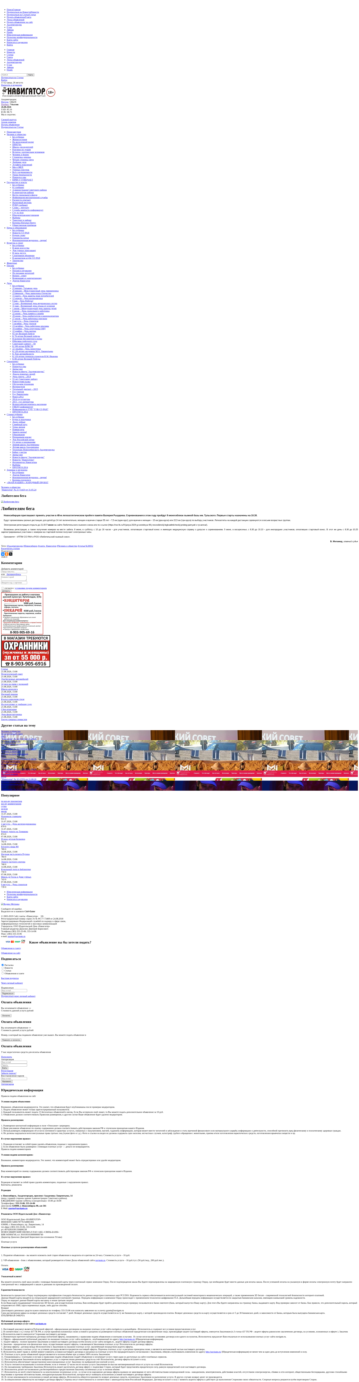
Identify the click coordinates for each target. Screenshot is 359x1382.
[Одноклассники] (6, 554)
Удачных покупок (20, 170)
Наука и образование (17, 228)
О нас (9, 27)
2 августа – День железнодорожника (18, 824)
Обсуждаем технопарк (23, 384)
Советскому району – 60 (24, 344)
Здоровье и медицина (17, 470)
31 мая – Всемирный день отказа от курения (33, 306)
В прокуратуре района (23, 192)
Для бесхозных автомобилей (14, 679)
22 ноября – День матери (24, 331)
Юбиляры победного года (24, 341)
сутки (4, 806)
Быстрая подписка (10, 978)
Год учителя (18, 392)
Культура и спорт (15, 243)
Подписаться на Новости (19, 12)
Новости (35, 12)
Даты (9, 283)
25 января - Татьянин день (24, 288)
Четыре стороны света (23, 159)
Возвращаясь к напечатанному (27, 278)
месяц (4, 811)
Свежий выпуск (9, 119)
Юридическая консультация (25, 215)
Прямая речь (18, 429)
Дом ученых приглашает (24, 250)
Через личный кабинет (12, 983)
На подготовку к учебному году (16, 704)
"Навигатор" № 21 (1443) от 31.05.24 (18, 490)
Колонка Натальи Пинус (24, 223)
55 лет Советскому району (25, 379)
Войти (10, 45)
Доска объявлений (15, 19)
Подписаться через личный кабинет (18, 996)
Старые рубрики (15, 414)
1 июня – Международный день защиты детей (34, 308)
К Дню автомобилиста (23, 354)
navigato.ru (100, 1260)
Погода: (5, 102)
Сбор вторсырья (9, 709)
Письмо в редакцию (22, 270)
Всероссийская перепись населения (29, 404)
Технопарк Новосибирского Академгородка (33, 450)
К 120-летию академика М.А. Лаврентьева (32, 351)
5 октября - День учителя (24, 323)
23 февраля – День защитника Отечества (31, 293)
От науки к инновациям (23, 442)
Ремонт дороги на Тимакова (14, 831)
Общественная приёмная (24, 225)
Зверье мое (17, 369)
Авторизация (7, 1084)
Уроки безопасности (22, 175)
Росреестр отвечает (21, 200)
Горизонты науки (20, 238)
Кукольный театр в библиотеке (16, 869)
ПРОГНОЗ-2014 (20, 412)
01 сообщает (18, 187)
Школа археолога (9, 689)
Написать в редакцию (17, 42)
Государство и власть (17, 182)
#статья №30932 (85, 546)
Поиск (10, 9)
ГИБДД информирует (22, 407)
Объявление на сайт (10, 953)
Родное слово (18, 235)
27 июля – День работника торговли (29, 318)
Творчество (17, 260)
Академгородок (14, 25)
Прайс (10, 32)
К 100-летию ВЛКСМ (22, 346)
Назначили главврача (11, 816)
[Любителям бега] (10, 502)
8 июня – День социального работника (31, 311)
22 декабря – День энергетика (26, 349)
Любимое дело (19, 162)
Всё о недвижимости (22, 172)
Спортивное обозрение (23, 255)
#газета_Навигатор (47, 546)
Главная (16, 9)
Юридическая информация (20, 35)
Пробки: (5, 104)
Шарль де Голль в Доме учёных (16, 877)
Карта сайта (12, 40)
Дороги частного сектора (13, 862)
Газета (28, 17)
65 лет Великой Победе (23, 334)
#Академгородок (15, 546)
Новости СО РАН (20, 233)
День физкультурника (11, 714)
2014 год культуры (21, 399)
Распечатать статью (10, 548)
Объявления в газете (14, 973)
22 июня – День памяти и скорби (28, 313)
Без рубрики (18, 137)
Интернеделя (18, 386)
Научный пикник (9, 694)
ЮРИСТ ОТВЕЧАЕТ (22, 180)
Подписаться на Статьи (18, 14)
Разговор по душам (21, 149)
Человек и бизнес (20, 154)
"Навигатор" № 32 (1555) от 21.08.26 (18, 739)
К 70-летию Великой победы (26, 336)
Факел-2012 (18, 397)
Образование (18, 434)
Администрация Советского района (29, 190)
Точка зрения (18, 427)
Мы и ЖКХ (17, 167)
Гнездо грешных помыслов (14, 719)
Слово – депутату (20, 207)
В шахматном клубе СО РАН (26, 258)
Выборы (16, 217)
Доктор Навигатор (21, 281)
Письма (10, 265)
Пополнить (6, 1057)
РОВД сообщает (20, 205)
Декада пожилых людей (23, 374)
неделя (4, 809)
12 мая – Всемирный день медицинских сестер (34, 303)
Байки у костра (19, 452)
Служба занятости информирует (27, 210)
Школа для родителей (22, 147)
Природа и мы (19, 177)
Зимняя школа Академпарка (25, 444)
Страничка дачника (21, 157)
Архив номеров (8, 122)
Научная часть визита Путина (15, 854)
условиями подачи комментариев (31, 588)
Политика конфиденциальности (22, 37)
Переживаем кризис (22, 437)
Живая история (19, 139)
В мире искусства (20, 248)
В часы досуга (19, 253)
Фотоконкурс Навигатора (24, 462)
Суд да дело (18, 212)
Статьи (32, 14)
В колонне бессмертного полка (27, 339)
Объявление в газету (11, 948)
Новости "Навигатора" (23, 460)
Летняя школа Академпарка (25, 447)
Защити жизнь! (19, 432)
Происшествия (14, 132)
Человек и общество (16, 134)
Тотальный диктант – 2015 (25, 389)
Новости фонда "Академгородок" (28, 371)
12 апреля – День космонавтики (27, 298)
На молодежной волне (23, 142)
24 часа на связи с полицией (14, 684)
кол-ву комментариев (11, 804)
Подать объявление (16, 17)
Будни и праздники (21, 419)
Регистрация (7, 1071)
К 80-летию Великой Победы (26, 359)
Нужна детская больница (13, 839)
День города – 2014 (21, 376)
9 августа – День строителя (25, 321)
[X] (10, 554)
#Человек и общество (67, 546)
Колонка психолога (21, 480)
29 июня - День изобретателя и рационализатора (35, 316)
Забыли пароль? (8, 1073)
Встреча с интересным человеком (28, 152)
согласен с (25, 588)
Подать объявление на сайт (20, 22)
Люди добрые (18, 422)
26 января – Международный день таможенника (35, 291)
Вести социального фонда (24, 195)
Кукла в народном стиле (12, 699)
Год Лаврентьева (20, 394)
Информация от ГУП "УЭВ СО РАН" (30, 409)
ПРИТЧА (16, 144)
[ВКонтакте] (2, 554)
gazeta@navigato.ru (16, 936)
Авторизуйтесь (13, 574)
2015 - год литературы (23, 402)
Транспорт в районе (21, 220)
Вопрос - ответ (19, 275)
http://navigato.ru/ (127, 1339)
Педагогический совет (12, 674)
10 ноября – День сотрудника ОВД (28, 328)
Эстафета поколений (22, 165)
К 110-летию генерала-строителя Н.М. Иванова (35, 356)
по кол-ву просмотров (11, 801)
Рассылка (8, 965)
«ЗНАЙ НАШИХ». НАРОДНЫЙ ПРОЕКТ (27, 482)
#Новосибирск (30, 546)
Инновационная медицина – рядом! (29, 240)
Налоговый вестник (22, 202)
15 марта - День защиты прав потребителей (33, 296)
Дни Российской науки (23, 439)
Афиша (10, 30)
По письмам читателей (23, 273)
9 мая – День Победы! (22, 301)
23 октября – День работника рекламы (30, 326)
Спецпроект (12, 361)
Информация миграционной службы (30, 197)
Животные (12, 263)
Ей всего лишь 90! (10, 846)
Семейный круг (19, 424)
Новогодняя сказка (21, 381)
